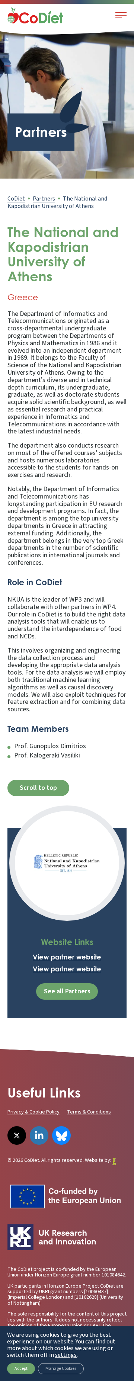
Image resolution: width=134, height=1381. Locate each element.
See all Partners (67, 991)
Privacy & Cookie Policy (33, 1112)
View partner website (67, 957)
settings (66, 1355)
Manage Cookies (60, 1368)
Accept (21, 1368)
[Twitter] (16, 1135)
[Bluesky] (61, 1135)
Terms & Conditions (89, 1112)
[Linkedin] (39, 1135)
